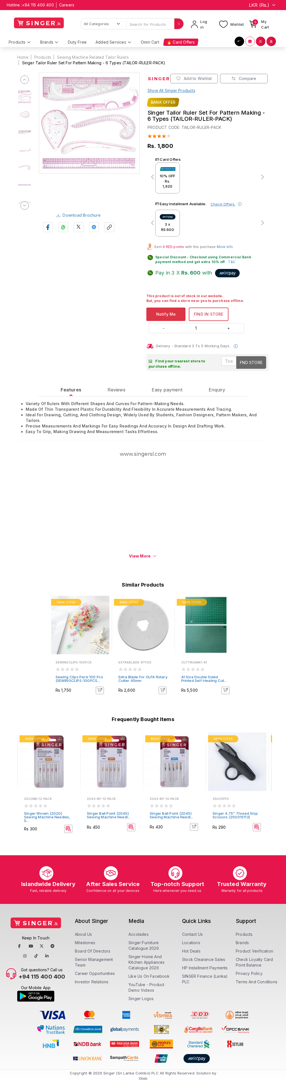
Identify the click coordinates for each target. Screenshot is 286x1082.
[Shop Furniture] (250, 41)
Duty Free (77, 42)
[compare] (103, 611)
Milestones (85, 942)
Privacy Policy (249, 973)
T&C (231, 262)
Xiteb (143, 1078)
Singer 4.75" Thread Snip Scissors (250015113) (235, 815)
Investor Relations (92, 981)
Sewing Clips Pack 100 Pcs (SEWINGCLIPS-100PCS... (79, 679)
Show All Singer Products (171, 90)
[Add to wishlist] (103, 603)
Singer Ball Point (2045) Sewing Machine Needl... (108, 815)
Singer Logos (141, 998)
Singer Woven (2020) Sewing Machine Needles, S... (47, 817)
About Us (83, 934)
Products (42, 57)
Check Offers (223, 204)
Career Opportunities (95, 973)
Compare (247, 78)
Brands (242, 942)
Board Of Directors (93, 951)
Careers (66, 5)
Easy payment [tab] (167, 390)
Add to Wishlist (197, 78)
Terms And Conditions (256, 981)
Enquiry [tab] (217, 390)
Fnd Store (251, 362)
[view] (103, 618)
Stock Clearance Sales (203, 959)
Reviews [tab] (116, 390)
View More (140, 556)
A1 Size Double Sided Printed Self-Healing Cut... (204, 679)
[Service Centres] (271, 41)
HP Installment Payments (205, 967)
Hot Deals (191, 951)
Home (22, 57)
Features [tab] (71, 390)
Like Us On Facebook (149, 976)
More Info (225, 247)
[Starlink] (239, 41)
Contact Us (192, 934)
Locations (191, 942)
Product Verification (254, 951)
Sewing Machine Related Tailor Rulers (93, 57)
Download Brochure (81, 215)
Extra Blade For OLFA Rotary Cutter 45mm (142, 679)
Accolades (138, 934)
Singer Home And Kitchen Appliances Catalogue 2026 (146, 962)
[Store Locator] (260, 41)
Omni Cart (150, 42)
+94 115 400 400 (38, 5)
